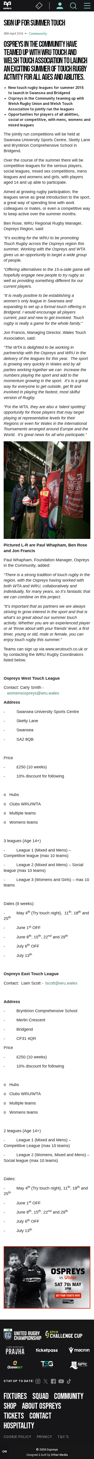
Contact (40, 1416)
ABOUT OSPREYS (41, 1406)
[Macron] (79, 1350)
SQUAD (40, 1396)
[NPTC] (79, 1364)
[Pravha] (15, 1350)
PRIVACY (44, 1437)
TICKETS (14, 1416)
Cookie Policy (17, 1437)
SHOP (10, 1406)
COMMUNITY (69, 1396)
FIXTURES (15, 1396)
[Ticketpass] (47, 1350)
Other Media (59, 1455)
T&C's (63, 1437)
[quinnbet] (15, 1364)
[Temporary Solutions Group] (47, 1365)
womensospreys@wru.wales (33, 693)
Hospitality (19, 1426)
